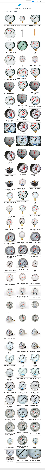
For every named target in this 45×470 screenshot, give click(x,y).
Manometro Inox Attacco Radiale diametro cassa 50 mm (10, 352)
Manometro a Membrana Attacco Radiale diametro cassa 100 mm (10, 461)
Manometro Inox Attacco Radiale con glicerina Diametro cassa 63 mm (10, 379)
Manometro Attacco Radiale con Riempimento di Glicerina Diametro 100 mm (10, 216)
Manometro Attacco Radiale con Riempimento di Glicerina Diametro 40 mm (22, 242)
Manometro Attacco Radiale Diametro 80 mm (35, 52)
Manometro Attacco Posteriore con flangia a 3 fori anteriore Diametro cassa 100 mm (35, 419)
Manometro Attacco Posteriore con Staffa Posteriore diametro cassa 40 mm (35, 337)
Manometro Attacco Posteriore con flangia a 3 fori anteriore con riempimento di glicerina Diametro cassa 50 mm (22, 447)
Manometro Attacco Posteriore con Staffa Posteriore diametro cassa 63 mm (10, 324)
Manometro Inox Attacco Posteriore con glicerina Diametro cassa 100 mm (22, 405)
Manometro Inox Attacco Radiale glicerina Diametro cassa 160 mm (22, 378)
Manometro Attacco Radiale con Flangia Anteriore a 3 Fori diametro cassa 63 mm (35, 242)
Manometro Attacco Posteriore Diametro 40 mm (10, 39)
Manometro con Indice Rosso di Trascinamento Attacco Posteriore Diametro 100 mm (35, 120)
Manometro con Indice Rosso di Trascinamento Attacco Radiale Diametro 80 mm (10, 93)
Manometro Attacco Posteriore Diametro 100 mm (10, 270)
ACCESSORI (30, 8)
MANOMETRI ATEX (13, 6)
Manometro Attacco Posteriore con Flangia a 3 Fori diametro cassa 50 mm (10, 311)
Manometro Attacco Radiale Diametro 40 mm (35, 79)
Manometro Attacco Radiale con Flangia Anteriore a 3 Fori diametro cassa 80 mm (10, 243)
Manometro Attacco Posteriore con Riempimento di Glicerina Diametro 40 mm (9, 284)
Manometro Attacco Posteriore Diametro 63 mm (35, 65)
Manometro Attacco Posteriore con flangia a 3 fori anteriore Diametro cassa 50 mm (22, 433)
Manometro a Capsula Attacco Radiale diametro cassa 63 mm (35, 447)
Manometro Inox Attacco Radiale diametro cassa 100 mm (35, 365)
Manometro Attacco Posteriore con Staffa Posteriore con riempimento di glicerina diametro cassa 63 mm (35, 351)
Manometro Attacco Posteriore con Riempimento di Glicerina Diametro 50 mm (22, 283)
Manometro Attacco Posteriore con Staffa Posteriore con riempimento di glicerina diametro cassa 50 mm (22, 351)
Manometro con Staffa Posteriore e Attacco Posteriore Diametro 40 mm (10, 175)
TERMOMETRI (28, 6)
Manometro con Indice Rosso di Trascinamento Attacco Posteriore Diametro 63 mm (10, 121)
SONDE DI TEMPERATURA (25, 8)
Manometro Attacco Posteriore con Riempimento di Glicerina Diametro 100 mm (22, 188)
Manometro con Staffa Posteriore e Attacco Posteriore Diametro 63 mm (10, 189)
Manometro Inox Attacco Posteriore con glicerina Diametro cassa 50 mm (35, 392)
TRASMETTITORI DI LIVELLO (18, 8)
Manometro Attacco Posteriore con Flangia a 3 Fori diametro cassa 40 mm (22, 324)
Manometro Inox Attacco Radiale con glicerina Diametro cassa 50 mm (22, 392)
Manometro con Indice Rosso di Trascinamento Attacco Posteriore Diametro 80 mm (22, 133)
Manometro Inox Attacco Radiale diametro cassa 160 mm (10, 365)
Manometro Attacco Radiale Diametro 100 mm (10, 52)
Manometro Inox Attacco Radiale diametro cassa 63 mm (22, 365)
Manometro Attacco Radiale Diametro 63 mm (35, 25)
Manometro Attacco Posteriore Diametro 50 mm (22, 65)
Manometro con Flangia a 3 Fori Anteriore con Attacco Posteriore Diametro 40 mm (10, 134)
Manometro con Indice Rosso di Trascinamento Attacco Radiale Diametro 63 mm (35, 93)
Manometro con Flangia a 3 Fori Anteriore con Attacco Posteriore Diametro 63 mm (35, 147)
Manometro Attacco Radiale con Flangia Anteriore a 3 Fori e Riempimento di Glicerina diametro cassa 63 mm (10, 257)
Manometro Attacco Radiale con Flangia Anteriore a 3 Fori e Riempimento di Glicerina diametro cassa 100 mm (35, 256)
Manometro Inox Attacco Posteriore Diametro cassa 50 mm (35, 405)
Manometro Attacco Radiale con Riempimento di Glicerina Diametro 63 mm (35, 229)
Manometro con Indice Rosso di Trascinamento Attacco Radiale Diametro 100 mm (22, 106)
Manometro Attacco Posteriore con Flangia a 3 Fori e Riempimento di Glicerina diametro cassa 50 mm (10, 298)
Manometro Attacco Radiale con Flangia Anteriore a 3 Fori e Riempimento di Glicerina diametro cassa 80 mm (22, 269)
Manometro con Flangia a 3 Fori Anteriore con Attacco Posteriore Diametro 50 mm (22, 147)
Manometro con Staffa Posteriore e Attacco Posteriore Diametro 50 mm (35, 188)
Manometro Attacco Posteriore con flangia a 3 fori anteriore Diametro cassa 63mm (10, 420)
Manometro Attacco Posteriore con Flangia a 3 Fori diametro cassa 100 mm (35, 324)
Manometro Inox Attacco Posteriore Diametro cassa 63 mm (10, 406)
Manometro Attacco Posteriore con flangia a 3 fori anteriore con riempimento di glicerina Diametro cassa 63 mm (10, 434)
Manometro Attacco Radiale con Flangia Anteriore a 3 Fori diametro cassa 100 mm (22, 255)
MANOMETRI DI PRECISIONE (23, 6)
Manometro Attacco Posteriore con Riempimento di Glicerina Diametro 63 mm (35, 283)
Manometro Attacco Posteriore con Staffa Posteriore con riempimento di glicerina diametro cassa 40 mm (10, 338)
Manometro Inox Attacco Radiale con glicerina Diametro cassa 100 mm (35, 378)
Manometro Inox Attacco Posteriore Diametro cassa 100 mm (22, 419)
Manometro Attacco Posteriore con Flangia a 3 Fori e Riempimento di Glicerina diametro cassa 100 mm (22, 297)
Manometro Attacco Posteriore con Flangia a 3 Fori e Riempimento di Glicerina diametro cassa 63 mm (35, 297)
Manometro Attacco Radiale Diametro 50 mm (10, 25)
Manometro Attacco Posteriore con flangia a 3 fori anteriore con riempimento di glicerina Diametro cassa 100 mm (35, 433)
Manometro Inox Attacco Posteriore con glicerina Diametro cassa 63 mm (10, 392)
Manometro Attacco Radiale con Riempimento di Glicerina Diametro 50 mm (9, 229)
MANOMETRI (8, 6)
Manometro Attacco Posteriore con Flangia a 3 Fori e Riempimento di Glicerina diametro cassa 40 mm (22, 311)
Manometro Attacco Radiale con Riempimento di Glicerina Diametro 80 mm (22, 228)
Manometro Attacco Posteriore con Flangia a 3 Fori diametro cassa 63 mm (35, 311)
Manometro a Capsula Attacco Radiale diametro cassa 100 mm (10, 447)
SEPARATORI (17, 6)
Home (4, 11)
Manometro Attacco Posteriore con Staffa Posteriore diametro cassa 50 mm (22, 337)
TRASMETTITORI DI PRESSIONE (34, 6)
